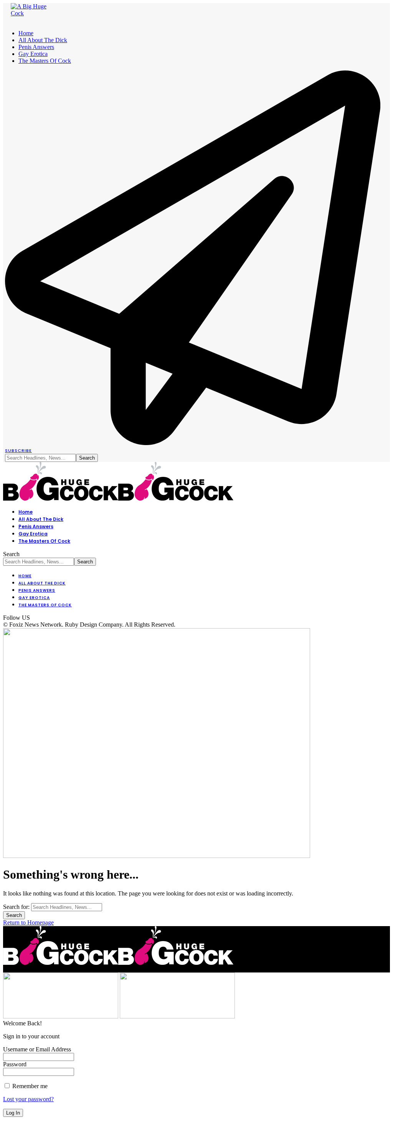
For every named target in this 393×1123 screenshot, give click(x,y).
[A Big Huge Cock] (118, 498)
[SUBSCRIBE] (192, 443)
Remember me (29, 1086)
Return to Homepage (28, 922)
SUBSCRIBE (18, 450)
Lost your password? (28, 1099)
